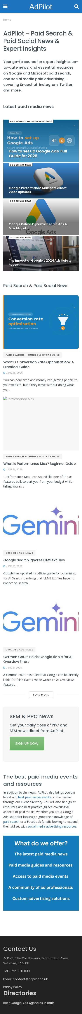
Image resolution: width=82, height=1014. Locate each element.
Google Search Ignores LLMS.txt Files (34, 560)
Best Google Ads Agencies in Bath (28, 1003)
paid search (11, 821)
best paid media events (34, 797)
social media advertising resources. (53, 826)
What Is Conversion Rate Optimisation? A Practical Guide (38, 364)
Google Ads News (20, 165)
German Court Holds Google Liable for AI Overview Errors (37, 659)
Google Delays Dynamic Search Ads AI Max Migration (38, 226)
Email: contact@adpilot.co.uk (25, 979)
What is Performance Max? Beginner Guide (39, 463)
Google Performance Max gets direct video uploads (37, 190)
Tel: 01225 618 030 (16, 971)
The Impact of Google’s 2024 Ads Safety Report (40, 262)
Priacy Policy (12, 987)
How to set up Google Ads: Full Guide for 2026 (38, 153)
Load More (41, 694)
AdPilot (40, 6)
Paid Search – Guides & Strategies (31, 121)
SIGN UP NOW (26, 743)
